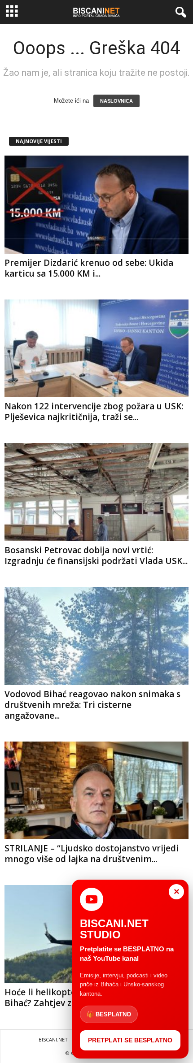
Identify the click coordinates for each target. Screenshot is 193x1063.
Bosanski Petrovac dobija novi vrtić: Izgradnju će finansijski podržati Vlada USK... (96, 555)
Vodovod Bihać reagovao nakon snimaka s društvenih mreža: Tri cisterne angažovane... (92, 704)
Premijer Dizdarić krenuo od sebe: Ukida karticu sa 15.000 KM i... (88, 268)
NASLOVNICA (116, 101)
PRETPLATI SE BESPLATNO (130, 1040)
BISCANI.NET (53, 1039)
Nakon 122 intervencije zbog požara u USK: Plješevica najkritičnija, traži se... (93, 411)
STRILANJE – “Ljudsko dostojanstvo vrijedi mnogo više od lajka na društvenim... (91, 853)
